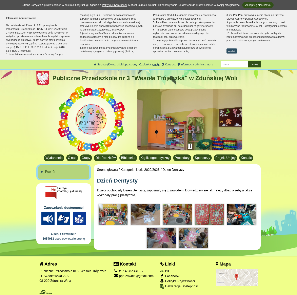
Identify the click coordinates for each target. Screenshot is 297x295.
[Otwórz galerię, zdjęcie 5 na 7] (241, 214)
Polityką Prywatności (114, 4)
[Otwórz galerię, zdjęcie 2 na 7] (145, 214)
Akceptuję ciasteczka (258, 4)
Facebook (171, 276)
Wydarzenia (54, 158)
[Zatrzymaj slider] (190, 146)
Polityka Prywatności (179, 281)
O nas (72, 158)
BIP (167, 271)
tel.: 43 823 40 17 (131, 271)
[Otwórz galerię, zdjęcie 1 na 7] (113, 214)
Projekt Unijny (225, 158)
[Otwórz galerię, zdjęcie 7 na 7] (193, 238)
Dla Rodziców (106, 158)
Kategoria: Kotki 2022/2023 (140, 169)
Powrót (50, 171)
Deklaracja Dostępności (181, 286)
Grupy (86, 158)
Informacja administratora (196, 64)
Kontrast (170, 64)
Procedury (182, 158)
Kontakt (246, 158)
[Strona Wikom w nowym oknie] (45, 292)
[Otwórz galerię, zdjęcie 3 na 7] (177, 214)
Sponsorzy (202, 158)
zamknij (231, 51)
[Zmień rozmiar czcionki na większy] (155, 64)
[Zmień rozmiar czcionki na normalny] (153, 64)
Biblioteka (128, 158)
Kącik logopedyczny (155, 158)
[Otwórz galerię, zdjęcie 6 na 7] (161, 238)
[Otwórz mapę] (237, 277)
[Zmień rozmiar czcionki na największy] (158, 64)
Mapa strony (128, 64)
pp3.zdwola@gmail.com (136, 276)
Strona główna (106, 64)
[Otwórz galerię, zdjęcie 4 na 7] (209, 214)
